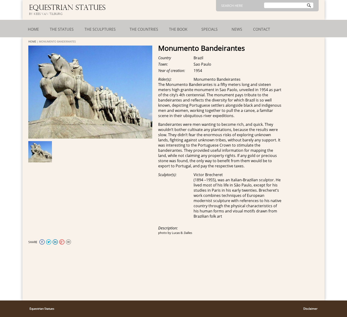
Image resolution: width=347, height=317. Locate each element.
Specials (209, 29)
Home (33, 29)
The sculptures (100, 29)
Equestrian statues (67, 8)
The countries (144, 29)
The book (178, 29)
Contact (261, 29)
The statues (62, 29)
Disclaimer (310, 309)
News (237, 29)
